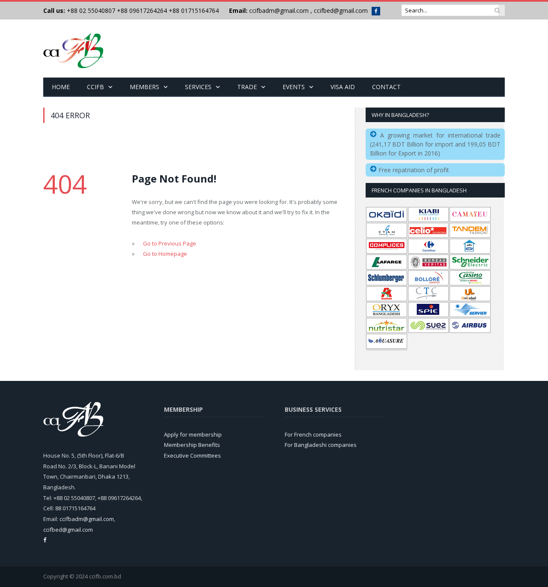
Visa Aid (343, 87)
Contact (386, 87)
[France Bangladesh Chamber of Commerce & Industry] (73, 49)
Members (144, 87)
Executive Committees (192, 455)
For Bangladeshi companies (321, 445)
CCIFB (95, 87)
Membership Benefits (192, 445)
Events (294, 87)
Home (61, 87)
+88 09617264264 (142, 10)
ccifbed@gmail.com (341, 10)
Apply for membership (193, 434)
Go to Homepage (165, 254)
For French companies (313, 434)
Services (198, 87)
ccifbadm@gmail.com (279, 10)
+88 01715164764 (194, 10)
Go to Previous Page (169, 243)
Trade (247, 87)
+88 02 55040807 (90, 10)
